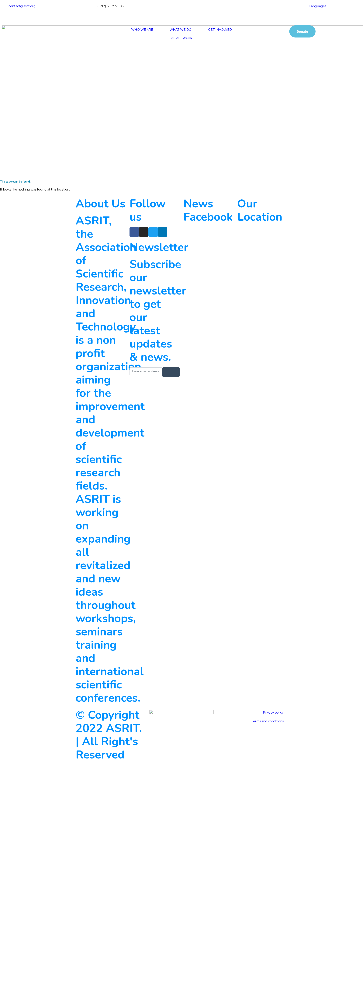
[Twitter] (226, 14)
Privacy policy (273, 712)
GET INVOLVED (220, 29)
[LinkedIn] (226, 19)
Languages (317, 6)
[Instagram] (226, 9)
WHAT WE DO (181, 29)
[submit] (171, 372)
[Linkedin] (162, 232)
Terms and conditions (267, 721)
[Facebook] (226, 4)
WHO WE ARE (142, 29)
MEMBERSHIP (181, 38)
